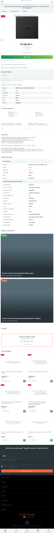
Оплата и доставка (6, 505)
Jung (17, 90)
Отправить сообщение (27, 471)
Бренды (3, 482)
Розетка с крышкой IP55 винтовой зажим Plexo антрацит (12, 372)
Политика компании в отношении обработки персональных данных (27, 525)
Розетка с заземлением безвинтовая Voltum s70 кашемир (12, 432)
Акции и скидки (5, 477)
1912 (17, 93)
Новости (3, 491)
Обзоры (3, 495)
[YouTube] (27, 522)
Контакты (3, 509)
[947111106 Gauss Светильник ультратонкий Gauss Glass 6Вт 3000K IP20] (40, 423)
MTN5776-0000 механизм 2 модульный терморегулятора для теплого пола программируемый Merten (37, 403)
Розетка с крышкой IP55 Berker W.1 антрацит (38, 371)
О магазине (4, 486)
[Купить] (24, 381)
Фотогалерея (4, 500)
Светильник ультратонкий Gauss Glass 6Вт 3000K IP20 (39, 432)
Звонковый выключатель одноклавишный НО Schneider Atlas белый (11, 402)
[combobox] (3, 456)
